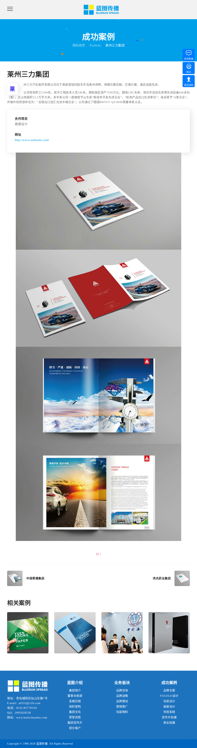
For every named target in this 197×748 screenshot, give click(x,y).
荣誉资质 (75, 717)
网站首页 (79, 45)
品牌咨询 (122, 690)
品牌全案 (169, 690)
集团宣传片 (75, 722)
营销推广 (122, 706)
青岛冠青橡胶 (75, 625)
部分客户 (75, 728)
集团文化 (75, 711)
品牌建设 (122, 701)
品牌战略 (122, 695)
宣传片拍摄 (169, 717)
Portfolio (95, 45)
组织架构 (75, 706)
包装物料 (122, 711)
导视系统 (169, 711)
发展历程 (75, 701)
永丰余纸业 (27, 625)
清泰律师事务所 (169, 625)
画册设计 (28, 639)
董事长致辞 (75, 695)
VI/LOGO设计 (169, 695)
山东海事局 (122, 625)
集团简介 (75, 690)
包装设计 (169, 701)
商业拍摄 (169, 722)
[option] (27, 635)
